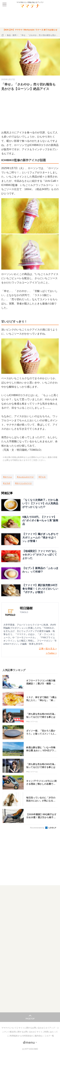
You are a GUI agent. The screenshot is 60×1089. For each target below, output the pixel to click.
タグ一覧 (50, 1036)
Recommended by (37, 828)
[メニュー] (4, 4)
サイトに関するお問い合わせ (31, 1028)
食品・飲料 (11, 35)
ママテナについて (9, 1028)
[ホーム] (2, 35)
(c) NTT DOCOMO (30, 1049)
